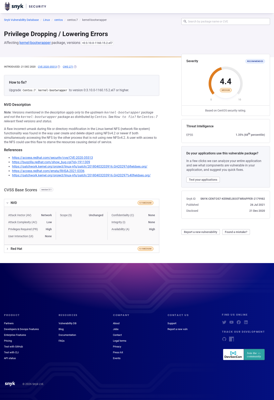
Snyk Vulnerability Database (21, 19)
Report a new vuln (177, 329)
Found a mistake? (236, 232)
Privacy (117, 346)
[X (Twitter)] (224, 323)
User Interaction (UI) (20, 236)
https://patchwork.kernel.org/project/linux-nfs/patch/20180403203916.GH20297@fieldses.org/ (79, 166)
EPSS (189, 134)
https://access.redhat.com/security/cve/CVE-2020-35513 (52, 158)
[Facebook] (238, 323)
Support (171, 323)
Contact (117, 334)
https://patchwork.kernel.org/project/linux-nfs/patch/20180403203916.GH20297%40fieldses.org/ (81, 175)
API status (10, 358)
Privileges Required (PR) (23, 229)
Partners (9, 323)
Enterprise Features (15, 334)
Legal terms (119, 340)
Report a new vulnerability (200, 232)
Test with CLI (11, 352)
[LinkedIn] (246, 323)
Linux (46, 19)
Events (117, 358)
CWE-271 (68, 66)
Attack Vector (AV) (19, 215)
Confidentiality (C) (123, 215)
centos (58, 19)
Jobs (116, 329)
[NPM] (231, 340)
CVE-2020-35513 (47, 66)
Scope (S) (66, 215)
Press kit (118, 352)
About (116, 323)
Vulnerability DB (67, 323)
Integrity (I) (118, 222)
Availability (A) (120, 229)
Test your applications (203, 179)
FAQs (62, 340)
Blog (61, 329)
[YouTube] (231, 323)
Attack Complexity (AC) (22, 222)
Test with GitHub (13, 346)
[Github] (224, 340)
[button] (81, 203)
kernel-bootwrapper (35, 43)
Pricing (8, 340)
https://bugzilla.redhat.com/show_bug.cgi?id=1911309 (51, 162)
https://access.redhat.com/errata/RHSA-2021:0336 (48, 171)
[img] (58, 66)
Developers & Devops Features (21, 329)
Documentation (67, 334)
